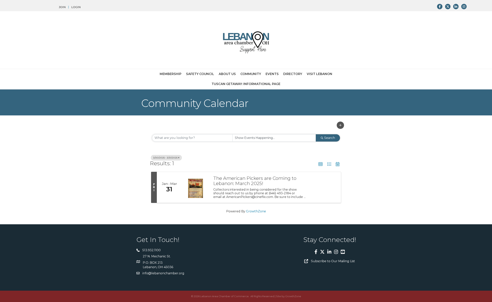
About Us (227, 74)
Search (329, 138)
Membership (170, 74)
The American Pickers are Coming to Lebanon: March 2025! (254, 181)
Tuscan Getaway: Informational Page (246, 84)
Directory (292, 74)
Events (272, 74)
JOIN (62, 7)
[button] (340, 125)
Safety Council (200, 74)
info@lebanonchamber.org (163, 273)
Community (250, 74)
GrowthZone (256, 211)
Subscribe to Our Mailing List (333, 261)
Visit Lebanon (319, 74)
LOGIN (76, 7)
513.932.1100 (151, 250)
